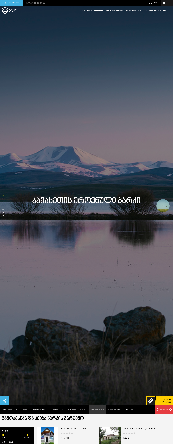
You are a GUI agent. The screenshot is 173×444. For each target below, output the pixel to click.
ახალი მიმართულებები (92, 11)
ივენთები (83, 409)
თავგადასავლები (134, 11)
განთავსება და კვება (97, 409)
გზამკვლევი (129, 409)
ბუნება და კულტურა (57, 409)
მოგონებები (72, 409)
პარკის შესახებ (7, 409)
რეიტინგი (7, 442)
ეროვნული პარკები (114, 11)
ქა (167, 3)
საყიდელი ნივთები (114, 409)
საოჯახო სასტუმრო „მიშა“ (75, 429)
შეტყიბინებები (165, 409)
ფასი (5, 431)
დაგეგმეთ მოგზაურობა (155, 11)
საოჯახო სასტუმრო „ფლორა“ (139, 429)
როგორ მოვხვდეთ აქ (39, 409)
